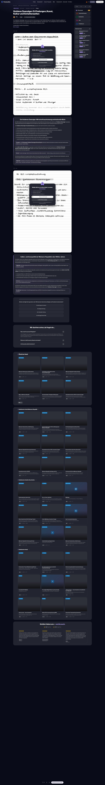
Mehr (20, 402)
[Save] (81, 6)
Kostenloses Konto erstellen (57, 782)
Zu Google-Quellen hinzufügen (30, 17)
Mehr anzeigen (16, 26)
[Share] (85, 6)
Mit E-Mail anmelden (43, 62)
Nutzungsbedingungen (47, 202)
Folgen (21, 17)
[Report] (89, 6)
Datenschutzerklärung (42, 203)
